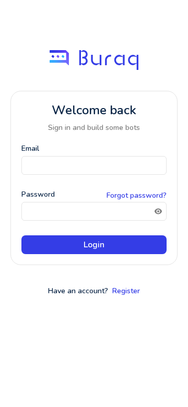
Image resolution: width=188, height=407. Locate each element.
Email (30, 148)
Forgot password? (137, 195)
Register (126, 291)
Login (94, 244)
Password (38, 194)
